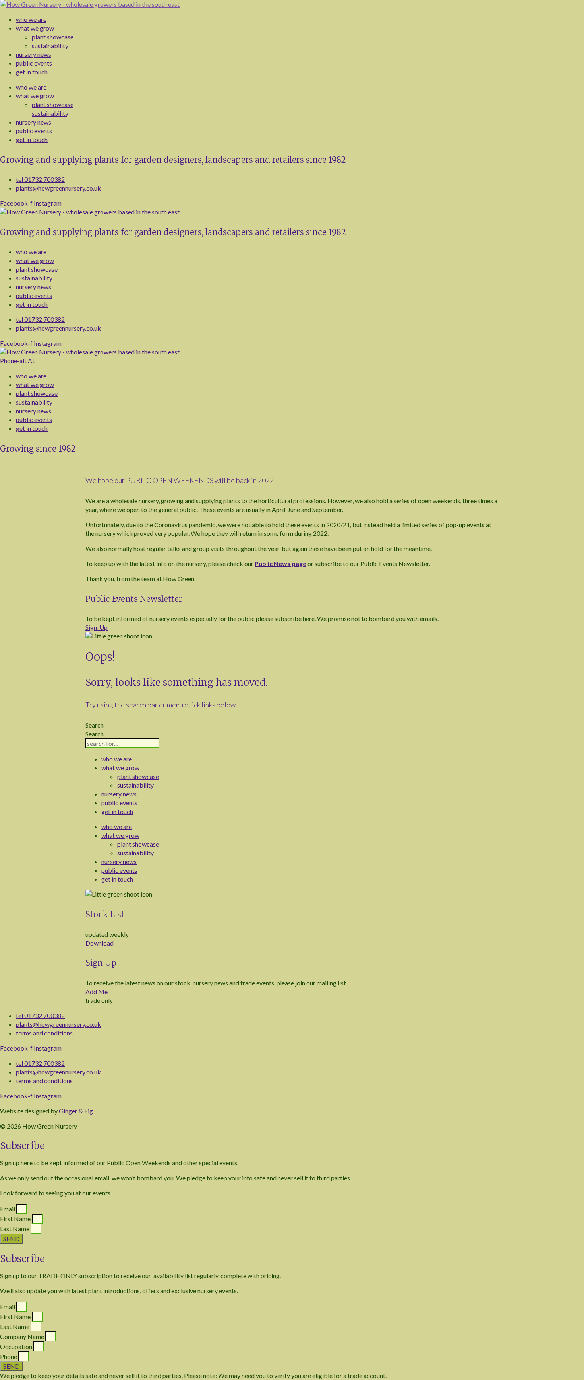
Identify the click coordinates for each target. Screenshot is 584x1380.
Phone (9, 1356)
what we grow (35, 28)
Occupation (16, 1346)
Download (99, 943)
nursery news (33, 54)
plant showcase (52, 37)
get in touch (32, 72)
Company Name (22, 1336)
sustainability (50, 45)
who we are (31, 19)
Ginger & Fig (76, 1111)
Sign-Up (96, 627)
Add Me (96, 991)
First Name (16, 1218)
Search (94, 725)
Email (8, 1209)
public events (34, 63)
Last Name (15, 1228)
